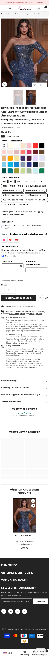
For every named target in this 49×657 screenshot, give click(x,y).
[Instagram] (10, 611)
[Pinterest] (17, 611)
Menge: (4, 285)
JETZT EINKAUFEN (37, 2)
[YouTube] (24, 611)
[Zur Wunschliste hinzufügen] (33, 501)
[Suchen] (10, 8)
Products (11, 14)
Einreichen (40, 601)
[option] (24, 52)
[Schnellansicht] (33, 506)
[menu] (2, 8)
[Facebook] (3, 611)
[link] (40, 298)
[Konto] (38, 8)
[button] (40, 85)
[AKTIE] (46, 298)
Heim (3, 14)
